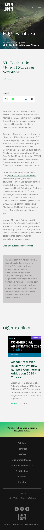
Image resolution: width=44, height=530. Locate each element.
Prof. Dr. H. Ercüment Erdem (22, 175)
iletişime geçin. (22, 430)
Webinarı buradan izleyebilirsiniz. (18, 246)
